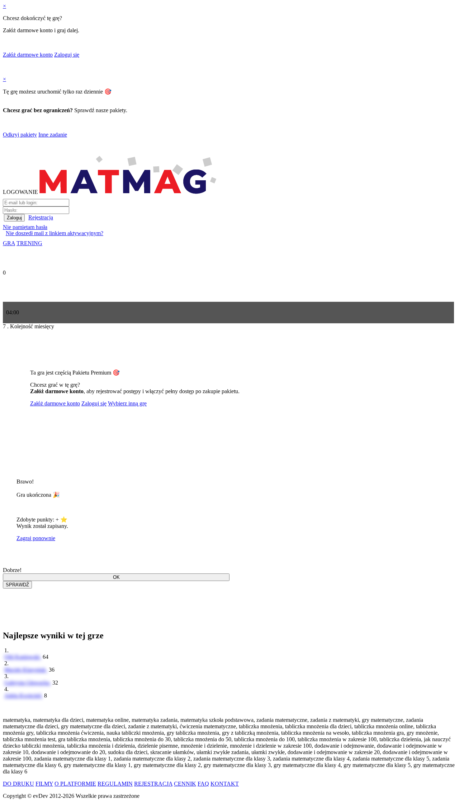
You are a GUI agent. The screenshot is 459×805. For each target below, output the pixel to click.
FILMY (44, 784)
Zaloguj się (66, 55)
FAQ (203, 784)
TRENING (29, 243)
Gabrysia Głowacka (27, 683)
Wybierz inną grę (127, 403)
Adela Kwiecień (23, 695)
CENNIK (185, 784)
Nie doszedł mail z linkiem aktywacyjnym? (54, 233)
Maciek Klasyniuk (25, 670)
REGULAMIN (115, 784)
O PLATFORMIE (75, 784)
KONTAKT (224, 784)
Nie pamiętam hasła (25, 227)
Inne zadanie (52, 135)
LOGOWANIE (20, 192)
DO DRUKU (18, 784)
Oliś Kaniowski (22, 657)
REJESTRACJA (153, 784)
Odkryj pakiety (20, 135)
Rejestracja (40, 217)
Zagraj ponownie (35, 538)
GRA (9, 243)
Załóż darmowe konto (28, 55)
